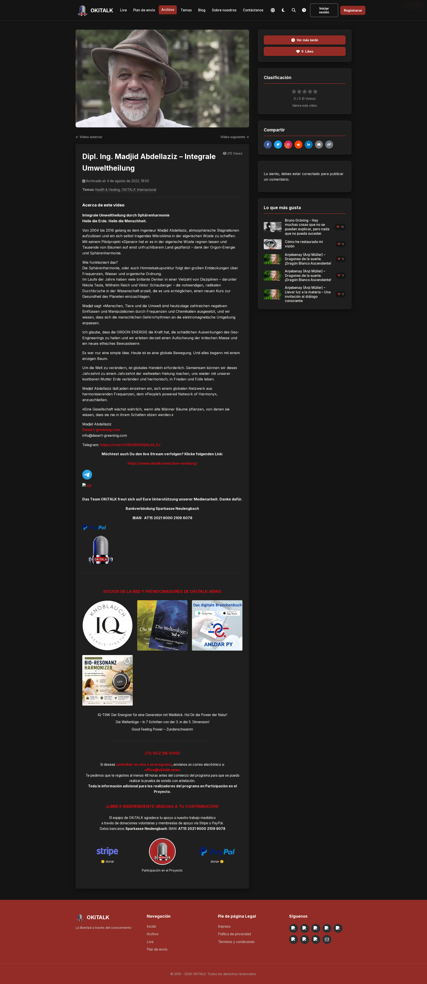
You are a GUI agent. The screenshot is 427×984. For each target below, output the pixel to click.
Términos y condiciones (236, 942)
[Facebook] (268, 145)
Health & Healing (107, 190)
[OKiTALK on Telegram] (293, 928)
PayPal (217, 823)
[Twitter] (278, 145)
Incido (151, 926)
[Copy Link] (329, 145)
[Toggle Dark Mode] (283, 10)
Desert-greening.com (101, 429)
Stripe (203, 823)
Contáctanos (253, 10)
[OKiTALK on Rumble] (304, 939)
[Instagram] (288, 145)
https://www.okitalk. (145, 463)
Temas (186, 10)
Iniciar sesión (324, 10)
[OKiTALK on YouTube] (293, 939)
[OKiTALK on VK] (326, 928)
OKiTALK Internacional (139, 190)
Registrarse (353, 10)
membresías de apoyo (176, 823)
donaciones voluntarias (137, 823)
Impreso (224, 926)
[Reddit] (298, 145)
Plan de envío (144, 10)
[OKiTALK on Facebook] (304, 928)
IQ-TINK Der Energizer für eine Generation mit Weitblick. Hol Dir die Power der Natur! (162, 715)
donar (110, 861)
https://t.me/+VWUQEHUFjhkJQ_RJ (130, 445)
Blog (201, 10)
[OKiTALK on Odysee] (315, 928)
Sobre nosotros (224, 10)
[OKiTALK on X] (315, 939)
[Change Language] (272, 10)
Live (123, 10)
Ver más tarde (307, 40)
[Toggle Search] (293, 10)
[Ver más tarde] (304, 10)
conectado (311, 173)
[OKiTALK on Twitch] (338, 928)
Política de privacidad (234, 934)
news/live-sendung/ (179, 463)
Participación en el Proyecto (162, 870)
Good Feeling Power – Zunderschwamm (162, 729)
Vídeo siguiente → (234, 137)
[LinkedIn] (309, 145)
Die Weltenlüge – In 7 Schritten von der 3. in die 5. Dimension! (162, 722)
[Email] (319, 145)
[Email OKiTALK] (326, 939)
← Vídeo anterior (89, 137)
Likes (307, 51)
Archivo (167, 10)
